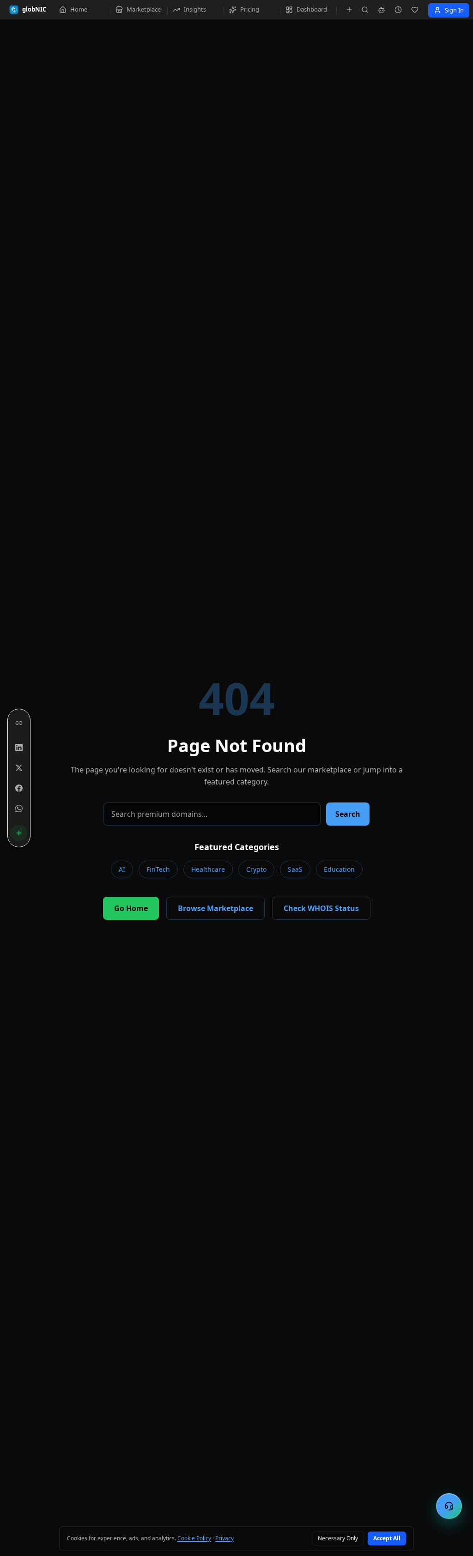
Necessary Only (338, 1538)
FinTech (158, 869)
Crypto (256, 869)
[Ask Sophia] (381, 10)
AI (122, 869)
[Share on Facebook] (19, 788)
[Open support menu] (449, 1506)
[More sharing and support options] (19, 833)
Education (339, 869)
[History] (398, 10)
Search (347, 814)
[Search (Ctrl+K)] (365, 10)
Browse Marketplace (215, 908)
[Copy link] (19, 723)
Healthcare (208, 869)
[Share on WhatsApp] (19, 808)
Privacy (224, 1538)
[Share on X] (19, 768)
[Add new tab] (349, 10)
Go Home (131, 908)
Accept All (386, 1538)
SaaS (295, 869)
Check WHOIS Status (321, 908)
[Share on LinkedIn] (19, 747)
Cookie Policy (194, 1538)
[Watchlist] (415, 10)
